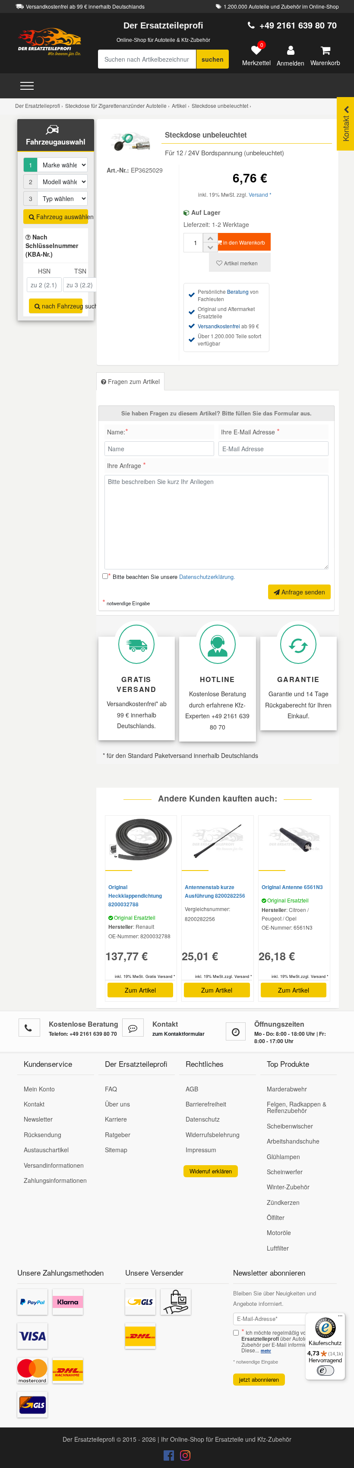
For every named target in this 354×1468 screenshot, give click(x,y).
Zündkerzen (283, 1202)
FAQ (111, 1088)
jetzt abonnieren (259, 1379)
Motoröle (279, 1232)
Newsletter (38, 1119)
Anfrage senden (302, 592)
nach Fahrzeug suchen (61, 306)
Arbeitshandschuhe (293, 1141)
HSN (44, 271)
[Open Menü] (27, 85)
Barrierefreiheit (206, 1104)
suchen (213, 59)
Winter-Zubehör (288, 1186)
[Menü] (340, 1318)
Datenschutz (203, 1119)
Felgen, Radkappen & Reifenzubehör (296, 1107)
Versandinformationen (54, 1165)
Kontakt (34, 1104)
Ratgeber (117, 1134)
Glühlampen (283, 1156)
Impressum (201, 1149)
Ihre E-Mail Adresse (250, 431)
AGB (192, 1088)
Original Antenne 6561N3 (292, 887)
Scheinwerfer (285, 1171)
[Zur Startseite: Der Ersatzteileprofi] (49, 42)
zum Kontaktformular (178, 1033)
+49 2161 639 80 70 (298, 25)
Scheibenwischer (290, 1126)
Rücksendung (42, 1134)
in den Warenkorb (243, 242)
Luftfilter (278, 1248)
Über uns (117, 1104)
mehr (266, 1351)
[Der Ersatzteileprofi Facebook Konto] (170, 1457)
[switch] (325, 1370)
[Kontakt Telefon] (29, 1027)
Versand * (260, 194)
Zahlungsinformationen (55, 1180)
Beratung (238, 291)
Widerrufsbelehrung (213, 1134)
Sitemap (116, 1149)
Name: (117, 431)
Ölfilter (275, 1217)
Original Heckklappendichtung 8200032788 (135, 895)
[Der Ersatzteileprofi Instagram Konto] (183, 1457)
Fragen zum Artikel (133, 381)
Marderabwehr (287, 1088)
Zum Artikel (140, 990)
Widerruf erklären (211, 1171)
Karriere (116, 1119)
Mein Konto (39, 1088)
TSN (80, 271)
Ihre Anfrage (126, 464)
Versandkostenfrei (219, 326)
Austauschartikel (46, 1149)
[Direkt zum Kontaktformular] (133, 1027)
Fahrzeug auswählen (61, 216)
